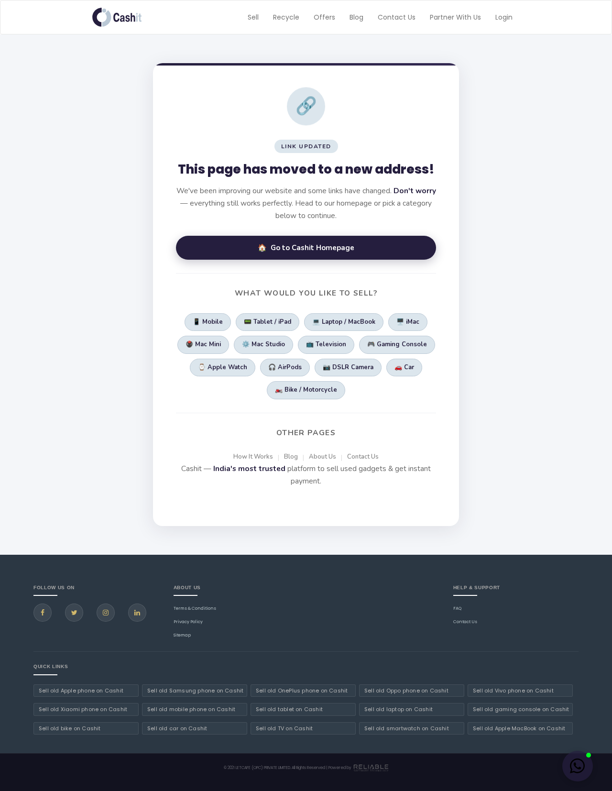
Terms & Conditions (195, 608)
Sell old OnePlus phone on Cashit (302, 690)
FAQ (457, 608)
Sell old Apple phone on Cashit (81, 690)
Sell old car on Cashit (177, 728)
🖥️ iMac (407, 322)
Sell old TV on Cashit (284, 728)
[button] (577, 766)
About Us (322, 456)
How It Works (253, 456)
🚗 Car (404, 367)
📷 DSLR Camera (348, 367)
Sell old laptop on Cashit (398, 709)
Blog (356, 17)
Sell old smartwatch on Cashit (406, 728)
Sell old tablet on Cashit (289, 709)
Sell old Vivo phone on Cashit (513, 690)
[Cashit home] (117, 17)
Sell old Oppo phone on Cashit (406, 690)
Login (504, 17)
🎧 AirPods (285, 367)
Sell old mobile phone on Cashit (191, 709)
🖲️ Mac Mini (203, 344)
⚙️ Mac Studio (263, 344)
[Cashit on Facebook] (42, 613)
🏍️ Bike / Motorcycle (306, 389)
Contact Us (396, 17)
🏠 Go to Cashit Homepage (306, 248)
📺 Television (326, 344)
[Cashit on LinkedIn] (137, 613)
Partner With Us (455, 17)
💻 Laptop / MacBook (343, 322)
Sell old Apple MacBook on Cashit (519, 728)
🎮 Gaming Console (397, 344)
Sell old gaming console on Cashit (521, 709)
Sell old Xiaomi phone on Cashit (83, 709)
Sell (253, 17)
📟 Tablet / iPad (267, 322)
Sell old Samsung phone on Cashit (195, 690)
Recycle (286, 17)
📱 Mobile (208, 322)
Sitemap (182, 635)
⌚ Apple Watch (222, 367)
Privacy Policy (188, 622)
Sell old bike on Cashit (70, 728)
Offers (324, 17)
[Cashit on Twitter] (74, 613)
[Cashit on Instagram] (106, 613)
